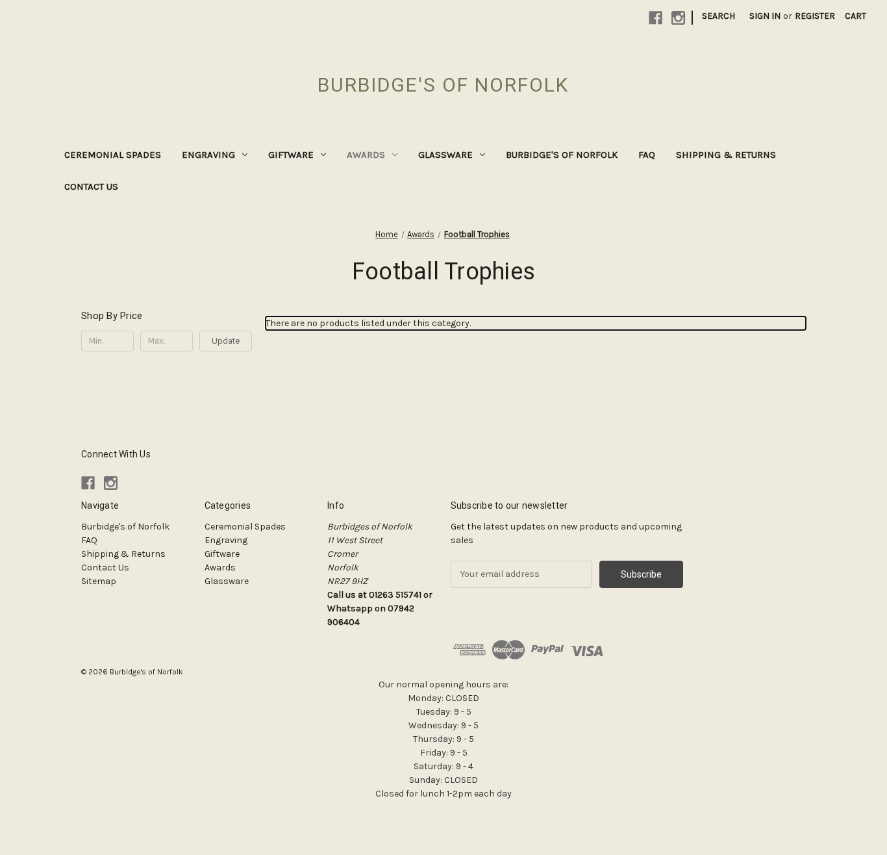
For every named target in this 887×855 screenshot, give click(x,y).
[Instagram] (678, 18)
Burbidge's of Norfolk (562, 154)
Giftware (291, 154)
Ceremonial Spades (112, 154)
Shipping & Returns (726, 154)
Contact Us (91, 186)
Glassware (445, 154)
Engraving (208, 154)
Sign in (765, 15)
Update (226, 341)
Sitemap (98, 581)
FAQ (646, 154)
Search (718, 15)
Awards (366, 154)
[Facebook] (655, 18)
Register (815, 15)
